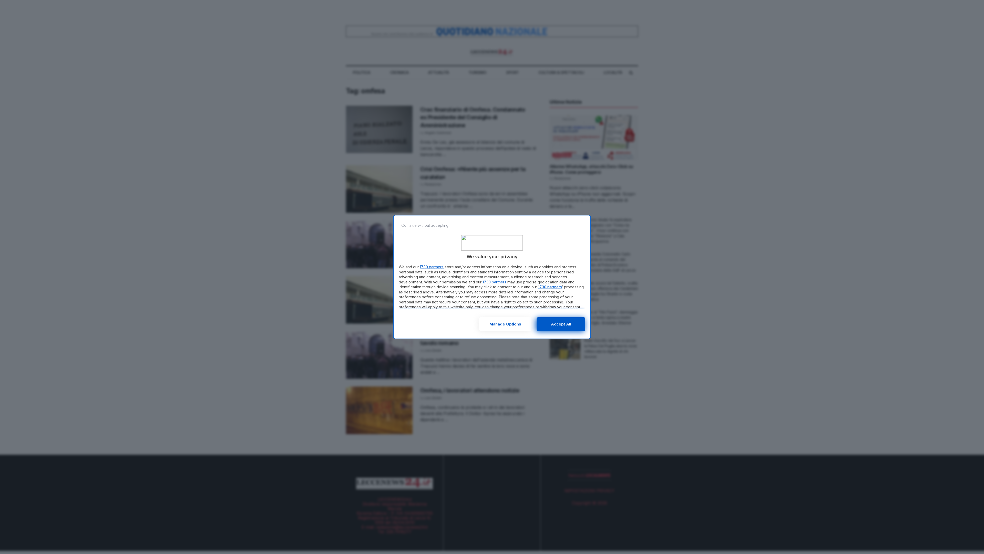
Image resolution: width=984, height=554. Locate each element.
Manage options (505, 324)
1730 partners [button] (432, 266)
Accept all (561, 324)
